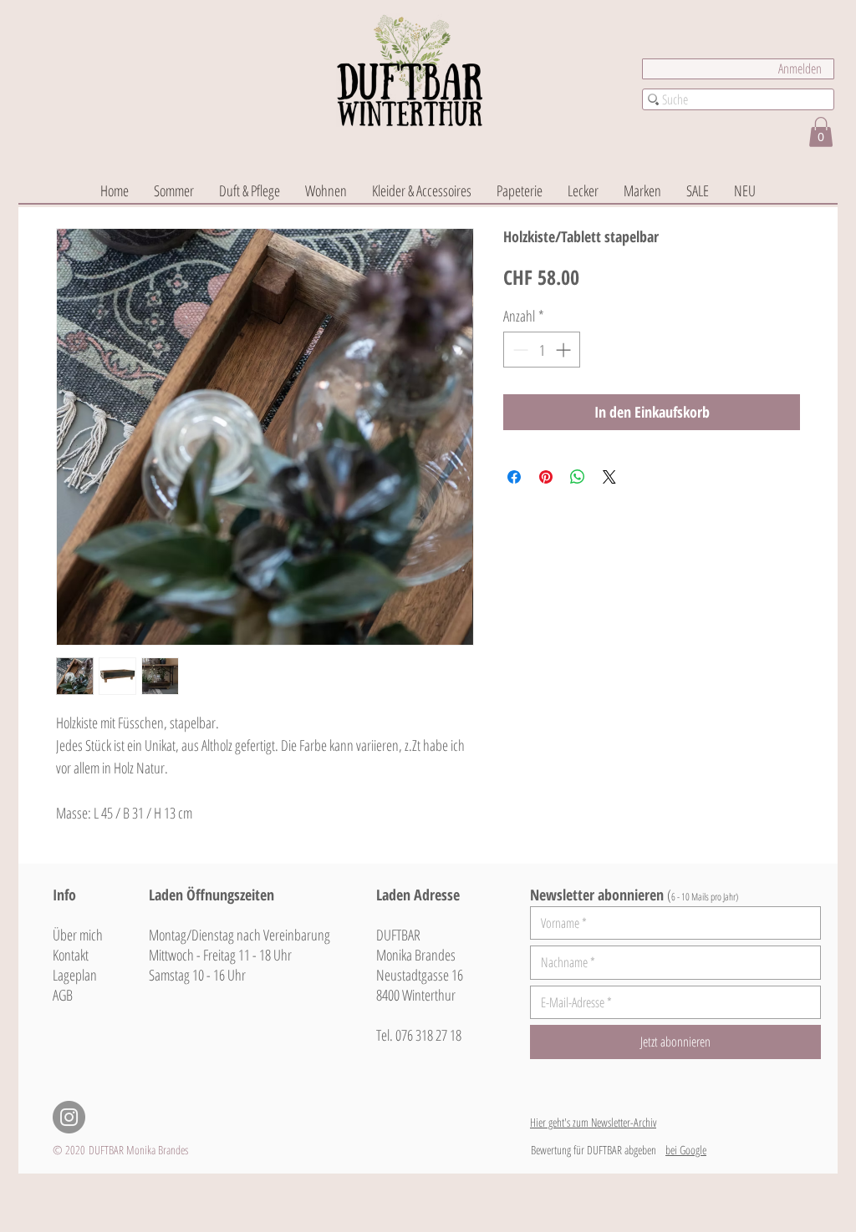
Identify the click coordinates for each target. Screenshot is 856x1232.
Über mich (78, 935)
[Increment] (565, 349)
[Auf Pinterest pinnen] (546, 477)
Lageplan (75, 975)
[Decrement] (519, 349)
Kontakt (71, 955)
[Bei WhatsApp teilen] (578, 477)
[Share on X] (609, 477)
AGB (63, 995)
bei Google (685, 1150)
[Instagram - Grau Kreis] (69, 1117)
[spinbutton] (542, 349)
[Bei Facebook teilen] (514, 477)
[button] (820, 132)
